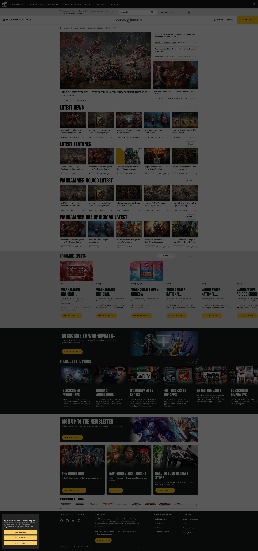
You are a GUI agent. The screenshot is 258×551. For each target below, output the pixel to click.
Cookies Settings (20, 543)
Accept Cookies (20, 532)
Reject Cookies (20, 537)
